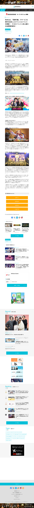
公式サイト (17, 197)
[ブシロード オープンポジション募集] (17, 14)
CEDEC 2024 (16, 434)
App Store (17, 205)
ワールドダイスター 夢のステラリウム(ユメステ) (18, 438)
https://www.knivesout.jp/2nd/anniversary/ (17, 93)
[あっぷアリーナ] (17, 298)
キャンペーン (8, 17)
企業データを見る (17, 285)
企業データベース (9, 10)
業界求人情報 (17, 10)
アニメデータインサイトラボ (17, 432)
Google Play (17, 209)
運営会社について (17, 490)
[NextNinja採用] (17, 450)
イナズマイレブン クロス (9, 432)
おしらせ (17, 497)
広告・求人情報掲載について (17, 492)
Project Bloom (8, 438)
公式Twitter (17, 201)
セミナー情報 (24, 10)
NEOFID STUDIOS (8, 440)
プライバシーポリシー (17, 499)
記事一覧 (2, 10)
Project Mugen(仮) (8, 436)
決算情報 (30, 10)
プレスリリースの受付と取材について (17, 494)
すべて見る (17, 235)
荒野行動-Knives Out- (8, 31)
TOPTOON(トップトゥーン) (10, 434)
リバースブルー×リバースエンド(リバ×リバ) (18, 436)
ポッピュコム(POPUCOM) (22, 434)
